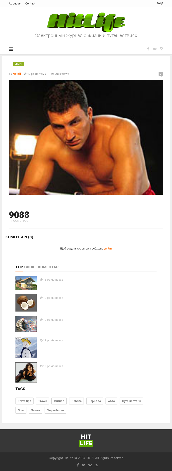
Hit (86, 440)
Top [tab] (19, 267)
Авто (111, 401)
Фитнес (59, 401)
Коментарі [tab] (49, 267)
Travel (42, 401)
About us (15, 3)
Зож (21, 410)
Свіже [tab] (30, 267)
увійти (108, 248)
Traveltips (24, 401)
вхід (160, 3)
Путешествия (131, 401)
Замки (35, 410)
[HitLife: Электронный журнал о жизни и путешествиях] (86, 22)
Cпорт (19, 64)
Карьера (95, 401)
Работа (76, 401)
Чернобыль (55, 410)
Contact (30, 3)
